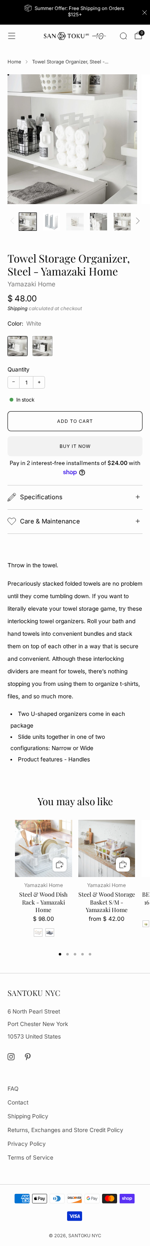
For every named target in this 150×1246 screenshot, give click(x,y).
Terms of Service (30, 1157)
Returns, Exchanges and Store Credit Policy (65, 1130)
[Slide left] (13, 222)
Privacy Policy (27, 1143)
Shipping (18, 308)
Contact (18, 1102)
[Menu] (12, 36)
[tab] (60, 954)
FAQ (13, 1088)
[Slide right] (136, 222)
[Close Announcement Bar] (144, 12)
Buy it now (75, 446)
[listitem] (75, 12)
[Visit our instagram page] (11, 1056)
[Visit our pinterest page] (28, 1056)
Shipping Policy (28, 1116)
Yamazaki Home (31, 284)
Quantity (19, 369)
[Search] (123, 36)
